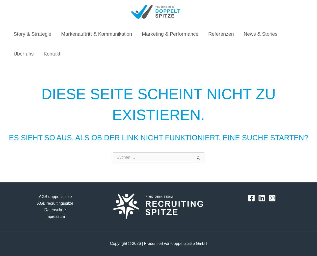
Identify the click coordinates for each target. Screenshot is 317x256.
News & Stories (260, 34)
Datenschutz (55, 210)
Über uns (24, 54)
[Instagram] (272, 198)
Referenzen (221, 34)
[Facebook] (251, 198)
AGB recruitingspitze (55, 203)
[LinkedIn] (261, 198)
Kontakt (52, 54)
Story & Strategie (32, 34)
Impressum (55, 216)
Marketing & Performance (170, 34)
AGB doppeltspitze (55, 197)
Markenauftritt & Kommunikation (96, 34)
